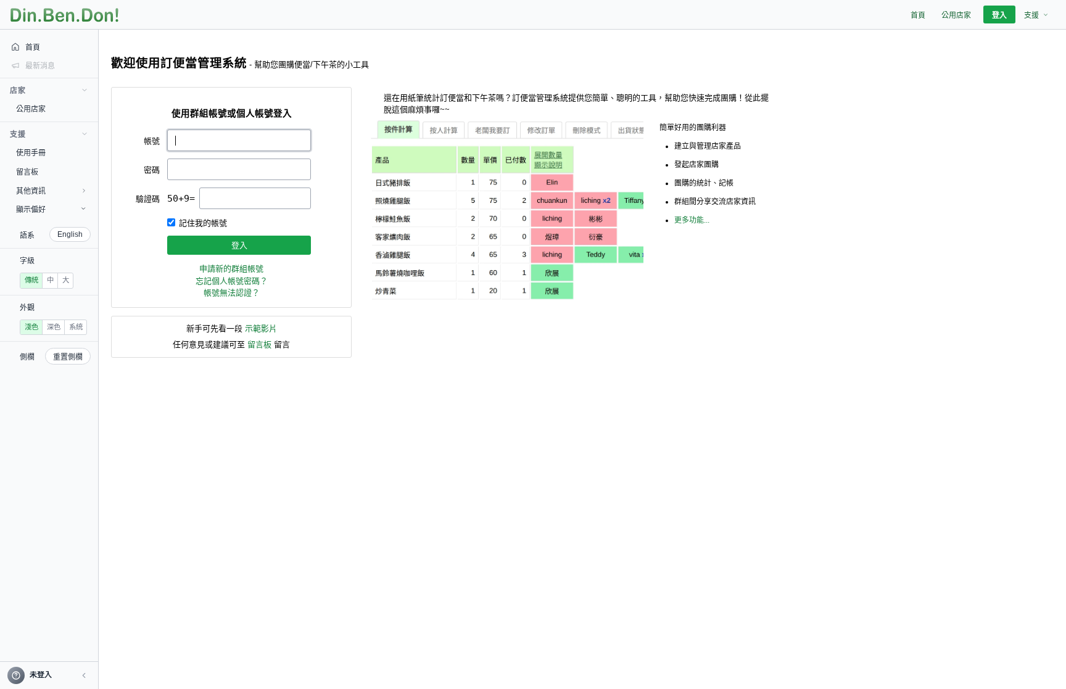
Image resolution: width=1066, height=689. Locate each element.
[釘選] (89, 108)
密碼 (152, 170)
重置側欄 (68, 357)
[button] (84, 675)
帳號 (152, 141)
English (70, 234)
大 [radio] (65, 280)
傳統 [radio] (31, 280)
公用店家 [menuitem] (956, 15)
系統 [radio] (76, 327)
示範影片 (261, 328)
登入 (239, 245)
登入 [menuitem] (999, 15)
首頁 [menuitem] (918, 15)
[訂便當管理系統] (64, 14)
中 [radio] (50, 280)
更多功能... (691, 220)
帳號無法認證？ (232, 292)
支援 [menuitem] (1031, 15)
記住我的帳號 (203, 223)
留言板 (259, 344)
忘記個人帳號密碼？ (232, 281)
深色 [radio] (53, 327)
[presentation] (255, 198)
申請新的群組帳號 (231, 268)
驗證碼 (148, 199)
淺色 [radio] (31, 327)
